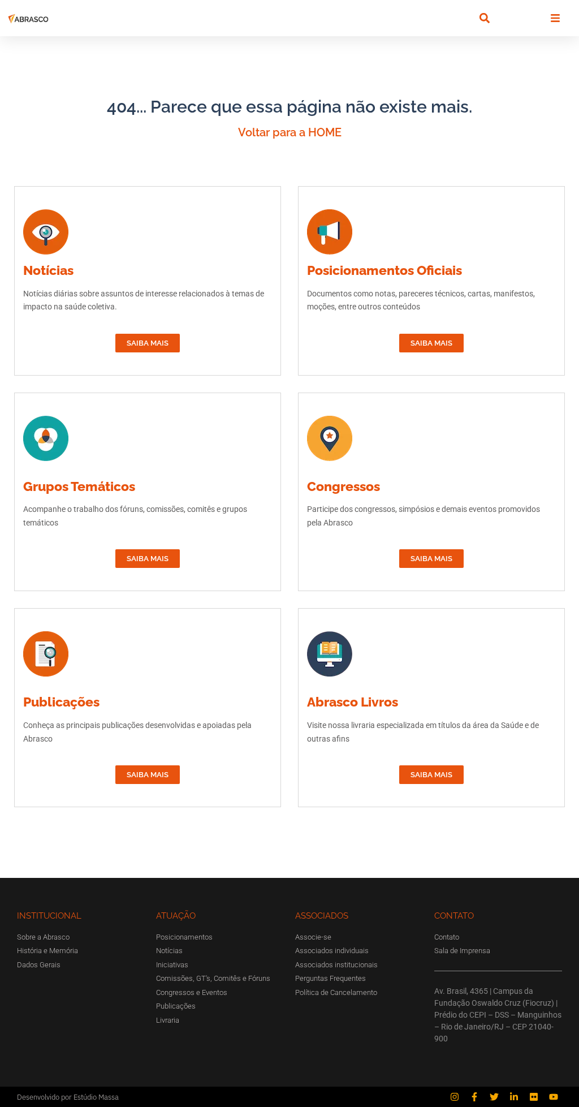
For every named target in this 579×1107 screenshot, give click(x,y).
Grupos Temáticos (79, 486)
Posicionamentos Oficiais (384, 270)
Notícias (48, 270)
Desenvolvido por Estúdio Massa (68, 1097)
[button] (484, 18)
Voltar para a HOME (290, 132)
